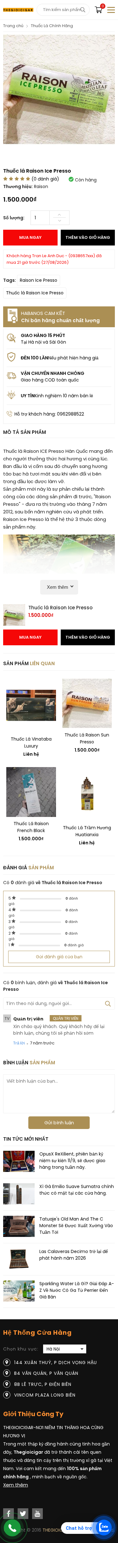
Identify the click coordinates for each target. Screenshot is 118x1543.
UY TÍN (28, 396)
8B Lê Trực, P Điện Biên (42, 1384)
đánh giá (74, 945)
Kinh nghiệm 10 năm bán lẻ (64, 396)
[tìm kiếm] (83, 10)
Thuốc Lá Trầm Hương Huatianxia (87, 831)
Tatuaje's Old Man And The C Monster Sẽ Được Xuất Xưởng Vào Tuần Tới (76, 1225)
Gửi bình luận (59, 1122)
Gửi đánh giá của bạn (59, 957)
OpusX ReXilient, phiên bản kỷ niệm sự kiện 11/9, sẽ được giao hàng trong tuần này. (72, 1160)
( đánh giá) (45, 179)
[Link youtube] (37, 1513)
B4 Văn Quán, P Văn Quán (46, 1373)
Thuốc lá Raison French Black (31, 827)
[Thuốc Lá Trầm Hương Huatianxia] (87, 794)
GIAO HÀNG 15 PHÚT (43, 335)
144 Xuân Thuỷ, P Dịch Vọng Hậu (55, 1362)
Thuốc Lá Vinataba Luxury (31, 742)
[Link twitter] (23, 1513)
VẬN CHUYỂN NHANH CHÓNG (52, 373)
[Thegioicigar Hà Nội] (18, 9)
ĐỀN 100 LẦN (34, 358)
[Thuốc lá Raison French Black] (31, 792)
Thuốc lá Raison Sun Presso (87, 738)
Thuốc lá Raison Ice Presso (35, 293)
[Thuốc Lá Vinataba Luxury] (31, 705)
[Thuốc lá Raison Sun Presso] (87, 703)
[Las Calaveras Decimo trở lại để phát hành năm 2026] (19, 1259)
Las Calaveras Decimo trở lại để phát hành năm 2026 (73, 1254)
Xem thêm (15, 1484)
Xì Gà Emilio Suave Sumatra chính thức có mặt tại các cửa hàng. (76, 1189)
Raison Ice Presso (38, 280)
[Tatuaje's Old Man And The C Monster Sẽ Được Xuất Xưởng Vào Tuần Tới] (19, 1227)
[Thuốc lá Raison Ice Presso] (59, 144)
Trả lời (19, 1043)
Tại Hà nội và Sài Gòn (43, 342)
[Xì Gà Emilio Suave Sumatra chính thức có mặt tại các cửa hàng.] (19, 1194)
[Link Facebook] (8, 1513)
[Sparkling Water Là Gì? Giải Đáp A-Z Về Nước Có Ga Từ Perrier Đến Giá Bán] (19, 1292)
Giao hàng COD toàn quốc (50, 380)
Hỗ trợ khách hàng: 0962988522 (49, 414)
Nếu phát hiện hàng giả (73, 358)
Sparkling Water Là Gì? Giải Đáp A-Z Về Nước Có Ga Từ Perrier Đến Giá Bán (76, 1290)
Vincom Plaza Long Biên (45, 1395)
